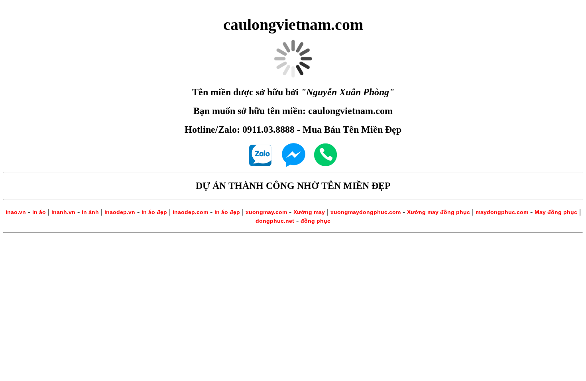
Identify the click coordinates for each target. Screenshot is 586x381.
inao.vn (16, 212)
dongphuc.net (275, 221)
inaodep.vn (119, 212)
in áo (39, 212)
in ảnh (90, 212)
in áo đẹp (154, 212)
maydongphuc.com (502, 212)
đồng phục (315, 221)
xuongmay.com (266, 212)
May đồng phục (556, 212)
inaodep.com (190, 212)
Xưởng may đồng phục (438, 212)
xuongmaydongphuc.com (365, 212)
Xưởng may (309, 212)
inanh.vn (63, 212)
